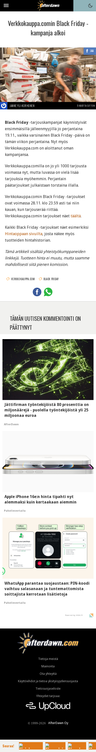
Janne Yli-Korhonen (22, 106)
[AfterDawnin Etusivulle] (48, 5)
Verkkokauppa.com (23, 279)
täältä (76, 216)
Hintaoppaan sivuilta (23, 233)
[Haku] (79, 5)
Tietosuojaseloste (48, 688)
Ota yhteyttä (48, 674)
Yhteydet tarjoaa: (48, 696)
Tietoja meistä (48, 659)
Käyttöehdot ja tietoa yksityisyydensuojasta (48, 681)
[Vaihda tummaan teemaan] (90, 5)
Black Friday (51, 279)
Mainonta (48, 666)
